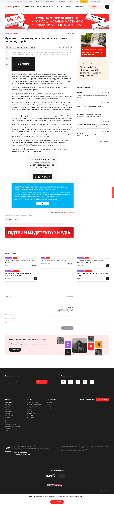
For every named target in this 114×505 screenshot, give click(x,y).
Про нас (29, 400)
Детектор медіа (18, 1)
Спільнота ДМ (15, 349)
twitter (48, 404)
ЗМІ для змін (8, 408)
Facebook (22, 105)
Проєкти (8, 400)
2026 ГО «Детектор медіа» (23, 454)
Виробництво (8, 33)
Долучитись (42, 203)
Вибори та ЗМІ (9, 419)
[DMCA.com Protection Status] (50, 486)
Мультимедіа (16, 271)
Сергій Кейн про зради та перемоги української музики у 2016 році (93, 274)
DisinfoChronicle (62, 1)
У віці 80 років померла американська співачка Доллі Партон (93, 96)
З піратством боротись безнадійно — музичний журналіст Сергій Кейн (90, 261)
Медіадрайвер (9, 411)
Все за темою (104, 141)
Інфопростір (68, 6)
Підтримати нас (30, 413)
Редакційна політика (32, 402)
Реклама (28, 410)
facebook (49, 402)
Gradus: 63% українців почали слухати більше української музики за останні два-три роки (90, 106)
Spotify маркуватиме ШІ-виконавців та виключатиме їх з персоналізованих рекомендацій (92, 125)
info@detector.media (21, 452)
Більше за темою (83, 87)
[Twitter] (7, 59)
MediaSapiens (28, 1)
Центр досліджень (50, 1)
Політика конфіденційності (33, 404)
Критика (38, 6)
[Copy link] (7, 64)
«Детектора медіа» (68, 212)
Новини (27, 6)
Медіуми (7, 430)
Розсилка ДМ (30, 417)
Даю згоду (57, 502)
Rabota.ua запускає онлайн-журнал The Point (53, 260)
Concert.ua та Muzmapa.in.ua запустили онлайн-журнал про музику (20, 261)
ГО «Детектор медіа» (95, 1)
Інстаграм (50, 408)
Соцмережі (51, 400)
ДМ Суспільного (39, 1)
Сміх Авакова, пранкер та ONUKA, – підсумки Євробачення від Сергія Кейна (18, 274)
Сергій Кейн (9, 224)
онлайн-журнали (59, 224)
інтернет (38, 224)
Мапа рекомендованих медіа (13, 426)
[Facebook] (7, 53)
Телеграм (49, 406)
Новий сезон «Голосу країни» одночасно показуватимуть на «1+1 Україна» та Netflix (89, 115)
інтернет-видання (47, 224)
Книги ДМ (29, 408)
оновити (70, 307)
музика (31, 224)
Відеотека (7, 417)
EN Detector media (74, 1)
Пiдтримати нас (102, 399)
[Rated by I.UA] (64, 486)
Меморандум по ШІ (31, 406)
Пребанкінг (8, 410)
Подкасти (60, 6)
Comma (27, 74)
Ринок (53, 6)
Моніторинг (46, 6)
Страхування (93, 6)
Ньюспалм (8, 428)
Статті (32, 6)
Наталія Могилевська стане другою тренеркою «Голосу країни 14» (91, 134)
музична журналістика (20, 224)
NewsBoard (8, 413)
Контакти (29, 411)
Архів (27, 419)
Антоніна (84, 1)
